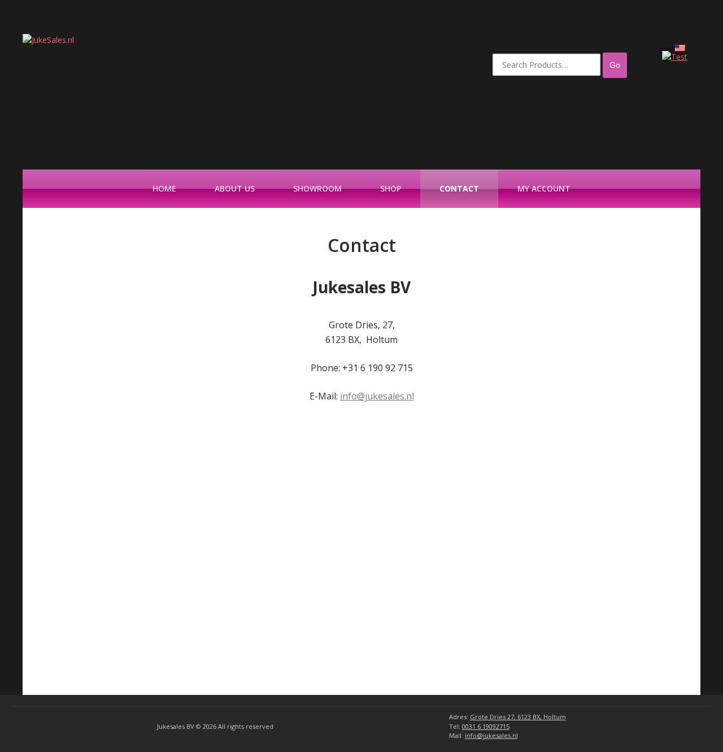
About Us (235, 188)
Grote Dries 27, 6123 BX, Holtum (518, 716)
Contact (459, 188)
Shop (390, 188)
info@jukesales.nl (377, 396)
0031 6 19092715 (485, 726)
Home (164, 188)
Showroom (317, 188)
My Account (543, 188)
